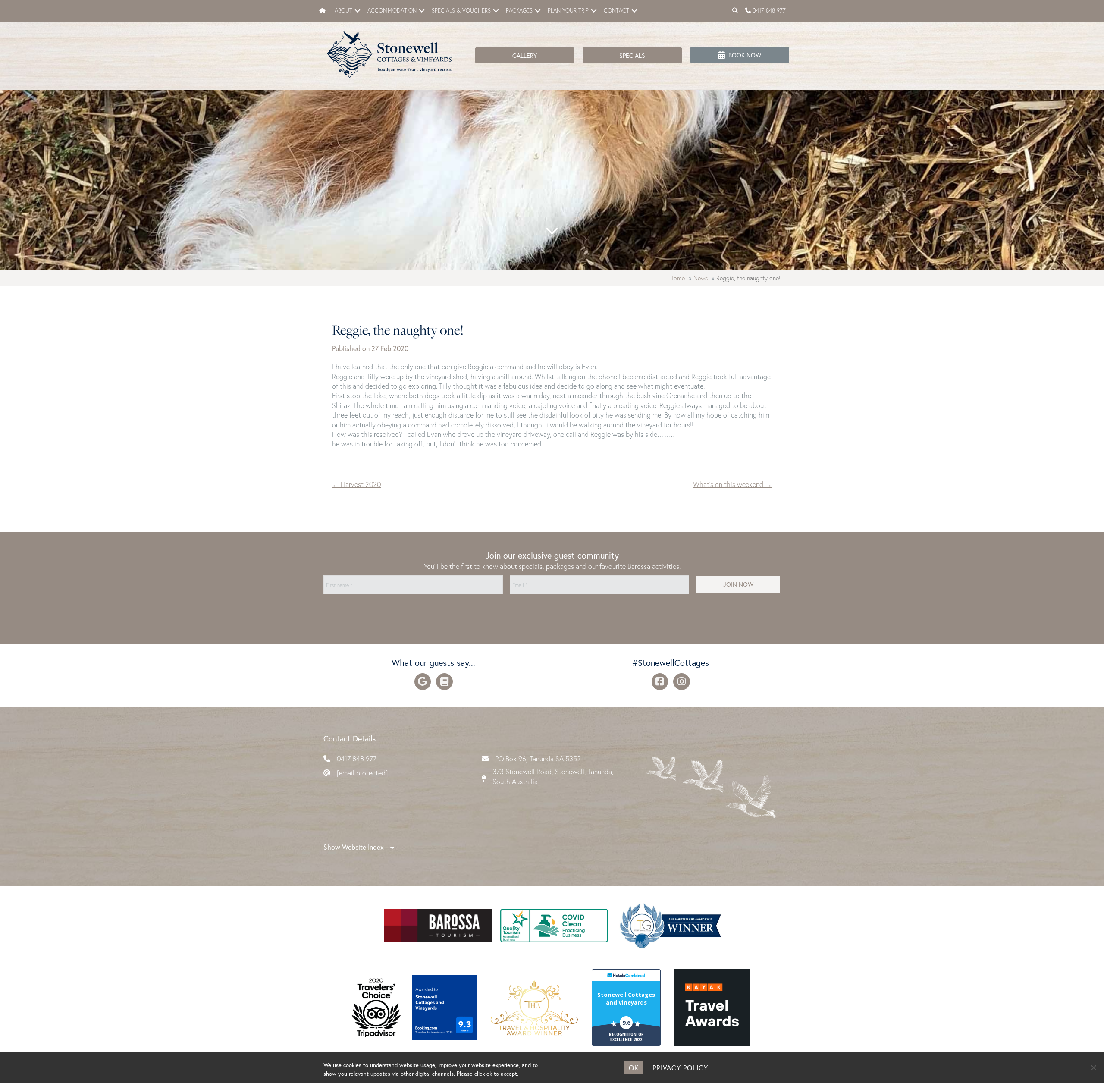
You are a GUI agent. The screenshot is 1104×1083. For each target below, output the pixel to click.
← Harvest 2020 (356, 484)
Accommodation (392, 10)
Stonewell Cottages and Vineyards (626, 998)
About (343, 10)
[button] (357, 11)
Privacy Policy (680, 1067)
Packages (519, 10)
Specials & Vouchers (461, 10)
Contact (616, 10)
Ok (634, 1067)
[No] (1093, 1067)
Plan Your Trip (568, 10)
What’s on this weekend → (732, 484)
